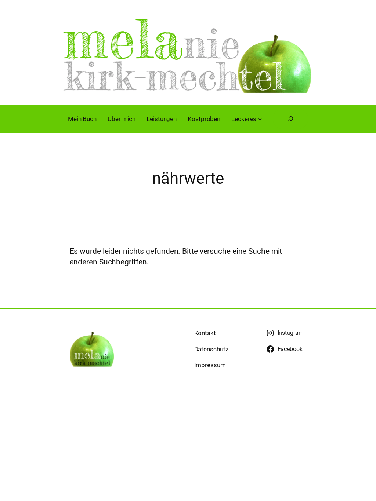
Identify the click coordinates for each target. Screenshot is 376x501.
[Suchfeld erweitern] (290, 119)
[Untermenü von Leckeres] (260, 119)
